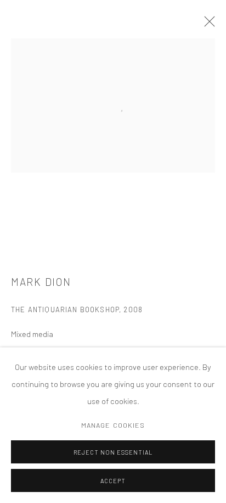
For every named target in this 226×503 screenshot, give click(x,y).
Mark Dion (41, 281)
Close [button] (207, 24)
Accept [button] (113, 480)
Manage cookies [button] (113, 425)
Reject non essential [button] (113, 452)
